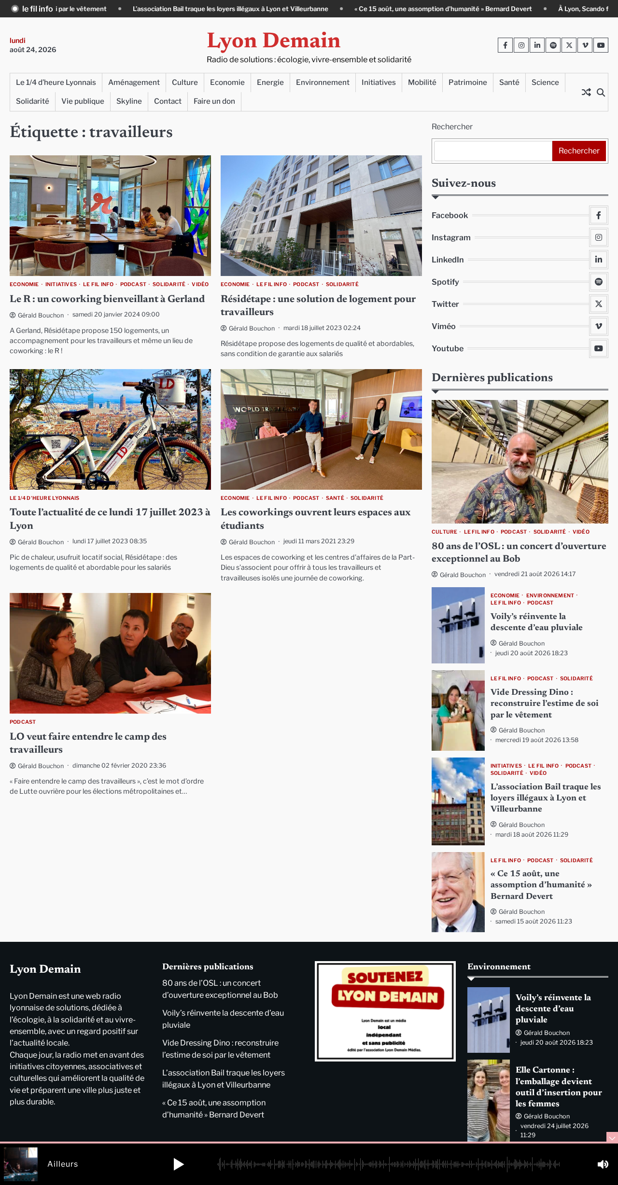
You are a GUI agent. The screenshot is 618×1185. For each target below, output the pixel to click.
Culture (185, 82)
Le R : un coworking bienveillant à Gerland (107, 300)
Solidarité (32, 101)
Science (545, 82)
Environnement (323, 82)
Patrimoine (468, 82)
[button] (178, 1164)
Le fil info (98, 285)
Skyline (129, 101)
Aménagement (134, 82)
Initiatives (379, 82)
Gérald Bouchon (41, 315)
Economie (227, 82)
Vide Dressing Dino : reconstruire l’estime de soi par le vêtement (545, 704)
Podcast (133, 285)
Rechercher (452, 126)
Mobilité (422, 82)
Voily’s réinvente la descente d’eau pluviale (553, 1009)
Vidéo (200, 285)
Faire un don (214, 101)
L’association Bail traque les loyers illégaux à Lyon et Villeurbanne (146, 9)
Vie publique (82, 101)
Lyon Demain (274, 42)
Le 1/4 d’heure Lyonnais (56, 82)
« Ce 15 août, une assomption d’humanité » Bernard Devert (359, 9)
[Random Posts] (586, 92)
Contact (168, 101)
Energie (270, 82)
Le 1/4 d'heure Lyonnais (45, 498)
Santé (509, 82)
